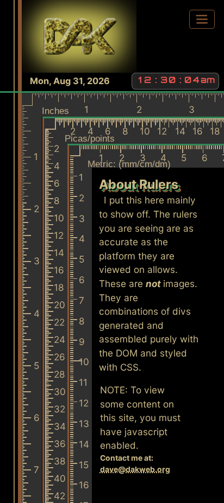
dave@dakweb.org (135, 469)
